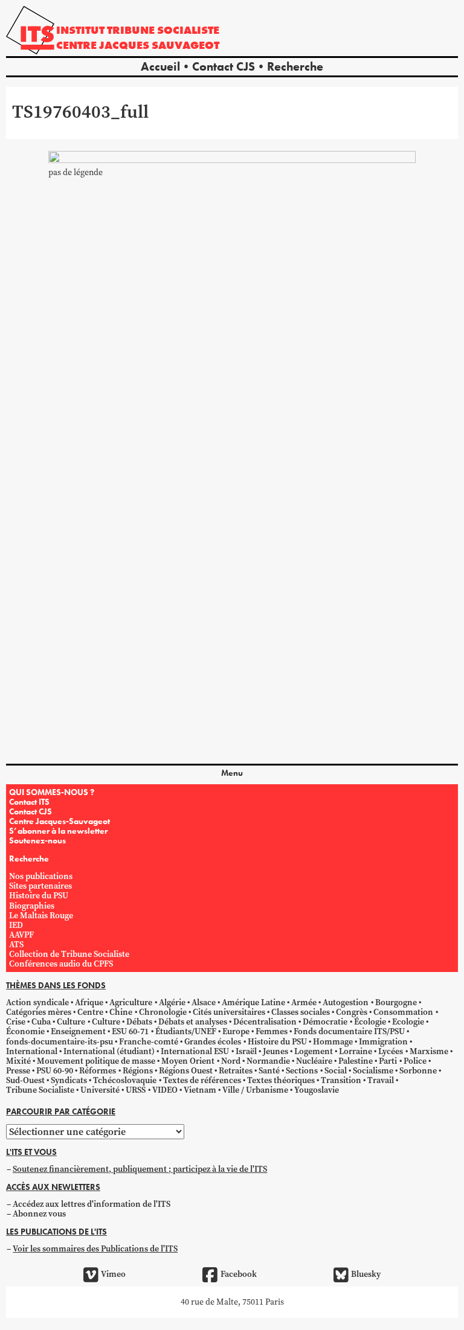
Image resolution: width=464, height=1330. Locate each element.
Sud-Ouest (25, 1080)
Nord (230, 1061)
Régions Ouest (186, 1070)
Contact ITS (29, 801)
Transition (341, 1080)
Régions (138, 1070)
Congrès (351, 1012)
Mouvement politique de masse (96, 1061)
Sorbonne (418, 1070)
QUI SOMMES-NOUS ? (51, 792)
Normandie (268, 1061)
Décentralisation (265, 1022)
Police (415, 1061)
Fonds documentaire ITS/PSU (349, 1031)
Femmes (272, 1031)
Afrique (89, 1002)
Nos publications (40, 876)
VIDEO (165, 1090)
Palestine (355, 1061)
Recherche (295, 66)
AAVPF (21, 935)
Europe (236, 1031)
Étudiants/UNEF (185, 1031)
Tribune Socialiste (40, 1090)
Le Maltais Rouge (41, 915)
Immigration (383, 1041)
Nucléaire (314, 1061)
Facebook (238, 1274)
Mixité (18, 1061)
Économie (25, 1031)
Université (100, 1090)
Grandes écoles (212, 1041)
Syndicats (69, 1080)
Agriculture (130, 1002)
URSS (136, 1090)
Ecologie (408, 1022)
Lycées (390, 1051)
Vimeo (113, 1274)
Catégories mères (38, 1012)
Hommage (333, 1041)
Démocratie (325, 1022)
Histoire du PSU (38, 895)
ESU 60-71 (130, 1031)
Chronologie (163, 1012)
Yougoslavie (316, 1090)
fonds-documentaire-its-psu (59, 1041)
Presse (18, 1070)
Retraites (236, 1070)
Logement (313, 1051)
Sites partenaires (40, 886)
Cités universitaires (229, 1012)
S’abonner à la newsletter (58, 830)
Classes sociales (300, 1012)
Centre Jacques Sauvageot (137, 45)
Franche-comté (148, 1041)
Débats (139, 1022)
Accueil (160, 66)
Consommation (403, 1012)
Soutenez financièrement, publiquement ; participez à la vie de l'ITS (140, 1169)
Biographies (31, 906)
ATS (16, 944)
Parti (388, 1061)
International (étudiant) (109, 1051)
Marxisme (429, 1051)
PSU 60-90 (54, 1070)
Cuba (41, 1022)
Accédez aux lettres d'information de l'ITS (91, 1204)
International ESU (195, 1051)
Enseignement (78, 1031)
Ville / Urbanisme (255, 1090)
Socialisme (373, 1070)
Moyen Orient (187, 1061)
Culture (71, 1022)
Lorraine (355, 1051)
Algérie (172, 1002)
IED (16, 925)
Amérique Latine (253, 1002)
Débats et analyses (192, 1022)
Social (335, 1070)
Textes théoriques (281, 1080)
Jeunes (275, 1051)
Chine (120, 1012)
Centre (90, 1012)
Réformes (97, 1070)
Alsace (204, 1002)
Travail (380, 1080)
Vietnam (200, 1090)
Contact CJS (223, 66)
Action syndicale (37, 1002)
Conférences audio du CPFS (61, 964)
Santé (269, 1070)
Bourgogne (396, 1002)
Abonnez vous (39, 1214)
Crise (15, 1022)
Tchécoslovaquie (124, 1080)
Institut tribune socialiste (137, 30)
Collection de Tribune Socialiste (69, 954)
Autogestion (346, 1002)
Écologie (370, 1022)
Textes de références (202, 1080)
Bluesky (366, 1274)
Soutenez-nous (37, 840)
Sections (302, 1070)
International (31, 1051)
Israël (246, 1051)
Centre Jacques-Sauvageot (59, 821)
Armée (304, 1002)
